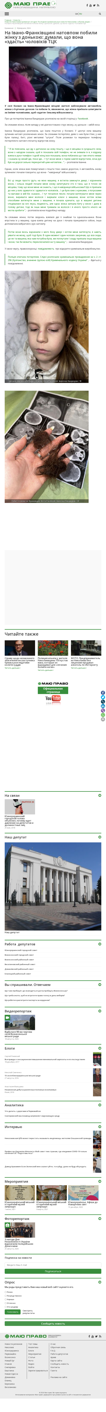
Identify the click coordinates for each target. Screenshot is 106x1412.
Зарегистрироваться (38, 1370)
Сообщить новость (60, 1364)
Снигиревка (10, 1367)
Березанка (9, 1384)
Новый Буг (9, 1360)
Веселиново (10, 1387)
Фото (30, 1360)
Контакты (55, 1367)
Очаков (8, 1364)
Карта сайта (56, 1360)
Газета (54, 1370)
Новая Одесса (11, 1374)
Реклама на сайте (59, 1377)
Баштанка (9, 1370)
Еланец (8, 1380)
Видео (31, 1364)
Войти (31, 1367)
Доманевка (10, 1377)
